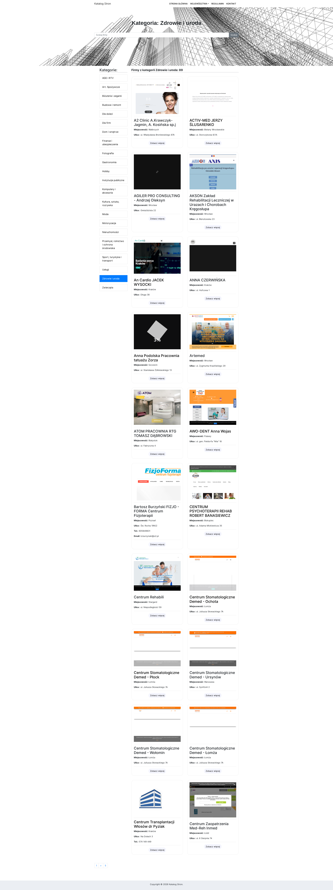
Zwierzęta (107, 287)
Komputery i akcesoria (109, 191)
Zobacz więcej (157, 143)
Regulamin (217, 3)
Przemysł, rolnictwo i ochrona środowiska (113, 244)
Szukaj (234, 35)
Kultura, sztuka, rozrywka (110, 203)
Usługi (105, 269)
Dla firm (106, 122)
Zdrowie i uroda (110, 278)
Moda (105, 214)
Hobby (106, 171)
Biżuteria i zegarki (112, 96)
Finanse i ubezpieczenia (110, 142)
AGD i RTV (108, 78)
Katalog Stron (102, 3)
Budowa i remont (111, 105)
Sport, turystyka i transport (111, 259)
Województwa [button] (198, 3)
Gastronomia (109, 162)
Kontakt (231, 3)
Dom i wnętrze (110, 131)
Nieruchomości (110, 232)
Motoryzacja (109, 223)
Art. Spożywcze (111, 87)
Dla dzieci (107, 114)
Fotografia (108, 153)
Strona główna (178, 3)
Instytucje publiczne (113, 180)
